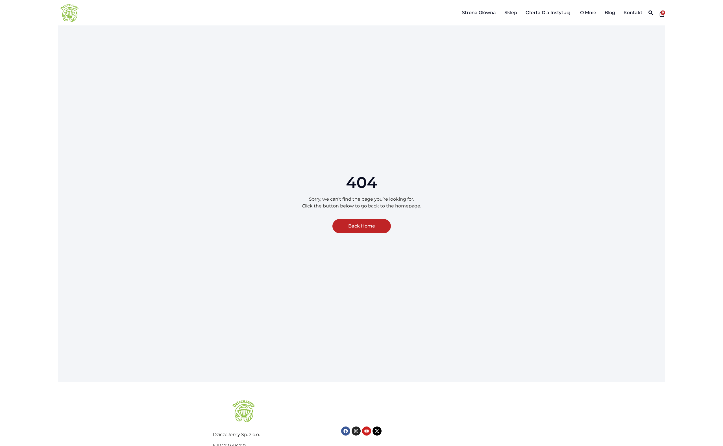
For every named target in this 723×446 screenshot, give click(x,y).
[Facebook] (345, 431)
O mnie (588, 12)
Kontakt (633, 12)
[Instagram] (356, 431)
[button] (650, 13)
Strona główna (479, 12)
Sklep (510, 12)
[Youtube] (366, 431)
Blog (610, 12)
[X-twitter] (377, 431)
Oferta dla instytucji (549, 12)
